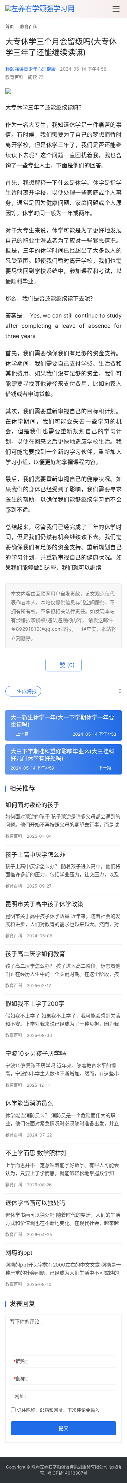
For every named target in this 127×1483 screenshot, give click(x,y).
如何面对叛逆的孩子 (32, 804)
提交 (63, 1428)
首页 (9, 26)
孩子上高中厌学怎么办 (35, 854)
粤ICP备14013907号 (67, 1473)
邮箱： (22, 1379)
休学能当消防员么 (29, 1103)
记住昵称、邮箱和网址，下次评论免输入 (57, 1410)
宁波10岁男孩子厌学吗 (35, 1053)
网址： (21, 1396)
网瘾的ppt (18, 1252)
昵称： (22, 1361)
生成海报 (26, 691)
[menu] (116, 8)
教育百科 (14, 77)
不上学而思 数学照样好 (36, 1153)
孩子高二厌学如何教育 (35, 953)
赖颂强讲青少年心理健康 (30, 69)
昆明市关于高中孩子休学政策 (44, 904)
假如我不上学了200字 (35, 1003)
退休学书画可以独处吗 (35, 1202)
